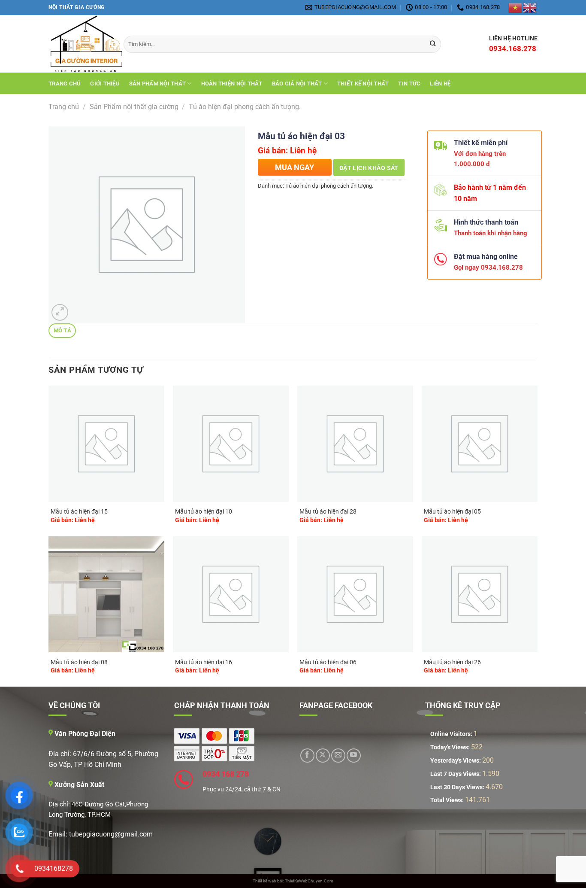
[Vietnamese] (515, 7)
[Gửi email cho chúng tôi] (338, 755)
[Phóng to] (59, 312)
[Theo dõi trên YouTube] (354, 755)
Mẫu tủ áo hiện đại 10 (203, 511)
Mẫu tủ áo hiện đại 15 (79, 511)
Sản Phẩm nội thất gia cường (134, 107)
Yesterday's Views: (456, 760)
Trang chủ (64, 83)
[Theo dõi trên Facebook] (307, 755)
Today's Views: (450, 747)
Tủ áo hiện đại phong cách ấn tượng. (245, 107)
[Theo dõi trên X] (323, 755)
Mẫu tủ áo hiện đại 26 (452, 662)
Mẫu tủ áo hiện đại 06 (327, 662)
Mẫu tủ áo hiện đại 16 (203, 662)
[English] (530, 7)
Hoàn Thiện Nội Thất (232, 83)
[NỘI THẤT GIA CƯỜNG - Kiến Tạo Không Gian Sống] (79, 44)
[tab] (62, 330)
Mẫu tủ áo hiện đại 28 (327, 511)
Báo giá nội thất (297, 83)
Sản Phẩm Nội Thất (157, 83)
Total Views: (447, 800)
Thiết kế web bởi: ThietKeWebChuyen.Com (293, 881)
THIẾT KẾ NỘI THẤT (363, 83)
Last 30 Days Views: (458, 787)
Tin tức (409, 83)
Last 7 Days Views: (456, 774)
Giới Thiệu (105, 83)
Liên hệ (440, 83)
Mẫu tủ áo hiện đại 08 (79, 662)
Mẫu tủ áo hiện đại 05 (452, 511)
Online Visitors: (452, 734)
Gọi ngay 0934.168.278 (485, 267)
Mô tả (62, 330)
